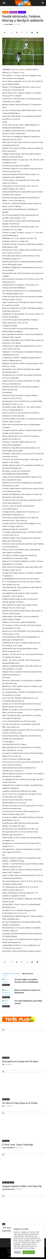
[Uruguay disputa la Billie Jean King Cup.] (23, 1168)
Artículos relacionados (11, 974)
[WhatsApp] (27, 32)
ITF (3, 1224)
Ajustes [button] (17, 1252)
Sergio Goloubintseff (8, 1147)
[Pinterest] (22, 32)
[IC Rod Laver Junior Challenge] (23, 1127)
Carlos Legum (9, 24)
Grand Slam (18, 8)
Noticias (10, 8)
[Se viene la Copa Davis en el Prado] (23, 1085)
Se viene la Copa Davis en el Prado (19, 1103)
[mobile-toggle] (3, 3)
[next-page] (7, 1011)
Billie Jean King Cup (8, 1182)
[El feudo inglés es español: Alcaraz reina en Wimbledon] (7, 982)
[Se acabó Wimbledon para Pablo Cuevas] (7, 1003)
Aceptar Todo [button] (28, 1252)
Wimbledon (22, 12)
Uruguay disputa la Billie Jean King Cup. (22, 1186)
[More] (37, 32)
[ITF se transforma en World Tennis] (23, 1210)
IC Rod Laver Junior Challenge (17, 1144)
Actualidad (6, 1057)
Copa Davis (6, 1099)
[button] (43, 3)
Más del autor (27, 974)
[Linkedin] (32, 32)
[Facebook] (11, 32)
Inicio (3, 8)
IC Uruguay (6, 1141)
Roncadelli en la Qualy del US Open (20, 1061)
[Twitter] (16, 32)
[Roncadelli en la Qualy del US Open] (23, 1044)
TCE (3, 1064)
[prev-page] (3, 1011)
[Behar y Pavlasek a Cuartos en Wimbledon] (7, 993)
